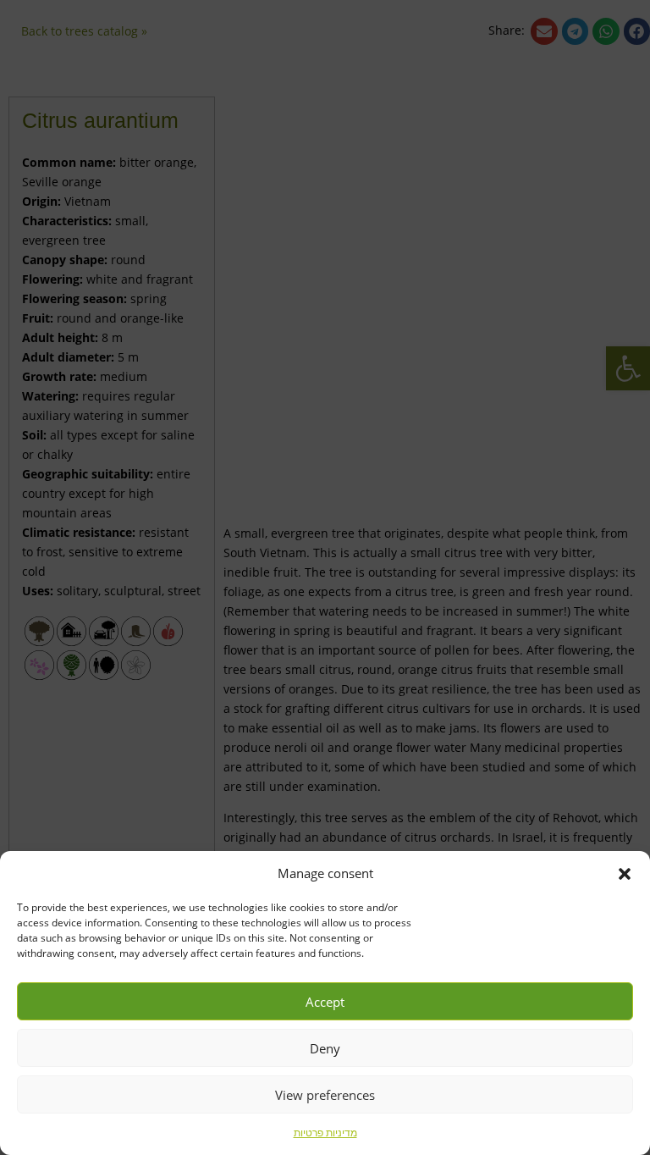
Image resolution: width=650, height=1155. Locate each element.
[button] (624, 873)
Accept (325, 1001)
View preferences (325, 1094)
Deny (325, 1048)
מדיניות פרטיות (325, 1132)
